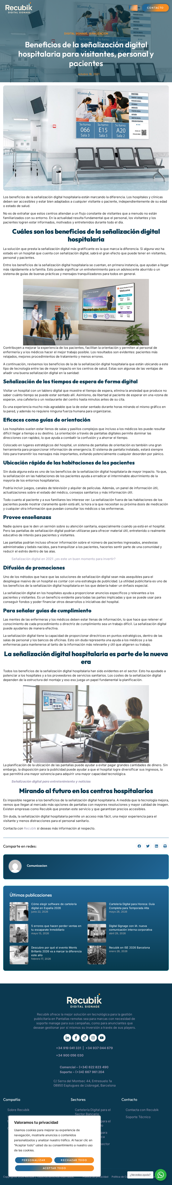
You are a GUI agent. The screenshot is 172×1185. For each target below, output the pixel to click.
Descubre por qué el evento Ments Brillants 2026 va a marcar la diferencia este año (56, 951)
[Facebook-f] (76, 1038)
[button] (139, 846)
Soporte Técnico (138, 1117)
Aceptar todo (54, 1168)
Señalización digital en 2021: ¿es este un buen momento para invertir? (64, 559)
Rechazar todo (74, 1160)
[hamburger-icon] (133, 8)
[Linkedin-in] (67, 1038)
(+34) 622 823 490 (94, 1067)
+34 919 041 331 (69, 1048)
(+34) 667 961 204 (89, 1072)
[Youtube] (102, 1038)
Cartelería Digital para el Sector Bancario (93, 1112)
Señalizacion (98, 33)
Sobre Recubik (18, 1110)
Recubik (30, 828)
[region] (54, 1146)
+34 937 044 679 (99, 1048)
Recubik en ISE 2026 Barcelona (129, 947)
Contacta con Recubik (142, 1110)
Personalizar (34, 1160)
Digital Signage (75, 33)
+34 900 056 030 (69, 1055)
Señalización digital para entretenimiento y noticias (51, 781)
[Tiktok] (84, 1038)
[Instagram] (93, 1038)
